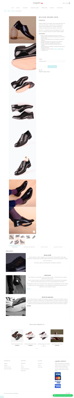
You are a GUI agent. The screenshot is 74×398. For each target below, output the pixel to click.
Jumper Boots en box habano (57, 343)
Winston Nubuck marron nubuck (17, 343)
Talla (40, 59)
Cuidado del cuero (35, 7)
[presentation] (8, 337)
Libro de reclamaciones (25, 368)
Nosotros (52, 7)
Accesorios (25, 7)
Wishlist (39, 365)
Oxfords (48, 71)
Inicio (13, 7)
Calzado (18, 7)
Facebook (5, 363)
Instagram (6, 365)
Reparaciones (23, 370)
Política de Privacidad (7, 368)
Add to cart (52, 66)
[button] (36, 348)
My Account (40, 363)
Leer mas (28, 288)
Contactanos (60, 7)
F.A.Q (22, 365)
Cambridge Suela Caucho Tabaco (30, 343)
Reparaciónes (45, 7)
